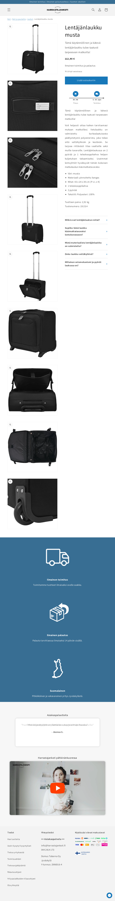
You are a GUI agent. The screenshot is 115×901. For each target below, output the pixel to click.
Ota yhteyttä (13, 885)
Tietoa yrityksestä (15, 852)
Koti (9, 19)
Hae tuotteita (13, 839)
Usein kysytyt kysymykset (19, 845)
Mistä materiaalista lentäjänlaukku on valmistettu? (83, 244)
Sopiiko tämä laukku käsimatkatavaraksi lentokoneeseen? (76, 231)
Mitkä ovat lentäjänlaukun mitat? (82, 219)
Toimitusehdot (14, 859)
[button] (9, 10)
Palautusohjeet (14, 872)
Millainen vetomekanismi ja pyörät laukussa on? (83, 264)
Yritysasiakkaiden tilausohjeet (21, 878)
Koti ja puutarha (19, 19)
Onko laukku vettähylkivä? (79, 254)
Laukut (30, 19)
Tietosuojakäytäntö (16, 865)
